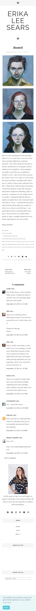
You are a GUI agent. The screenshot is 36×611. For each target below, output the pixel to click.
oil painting (21, 259)
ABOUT (18, 534)
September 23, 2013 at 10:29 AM (17, 408)
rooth (8, 289)
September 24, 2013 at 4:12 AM (16, 453)
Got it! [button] (6, 607)
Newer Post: (10, 271)
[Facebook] (8, 512)
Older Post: (27, 271)
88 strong (6, 259)
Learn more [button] (7, 602)
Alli (7, 311)
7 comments (25, 52)
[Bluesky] (20, 512)
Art (11, 259)
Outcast (9, 415)
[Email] (28, 512)
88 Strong (9, 158)
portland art (29, 259)
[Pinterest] (12, 512)
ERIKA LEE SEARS (18, 20)
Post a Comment (10, 458)
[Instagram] (16, 512)
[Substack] (24, 512)
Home (18, 526)
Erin (7, 342)
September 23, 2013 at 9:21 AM (16, 394)
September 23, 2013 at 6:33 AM (16, 335)
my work (14, 259)
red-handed (10, 401)
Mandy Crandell (12, 438)
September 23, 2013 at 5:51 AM (16, 304)
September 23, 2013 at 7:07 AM (16, 368)
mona (8, 376)
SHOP (18, 530)
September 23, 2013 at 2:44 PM (16, 430)
